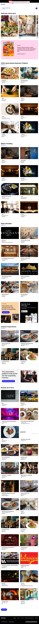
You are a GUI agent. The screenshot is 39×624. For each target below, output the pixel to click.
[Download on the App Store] (29, 311)
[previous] (31, 13)
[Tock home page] (3, 4)
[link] (10, 75)
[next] (34, 13)
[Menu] (38, 4)
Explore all (3, 64)
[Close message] (28, 2)
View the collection (21, 53)
